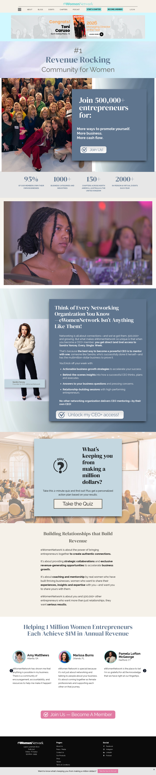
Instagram (109, 749)
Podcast (109, 755)
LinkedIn (109, 752)
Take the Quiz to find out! (107, 771)
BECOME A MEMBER (115, 9)
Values (58, 762)
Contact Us (60, 752)
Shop (58, 758)
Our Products (60, 755)
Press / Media (61, 749)
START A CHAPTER (94, 9)
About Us (59, 746)
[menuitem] (30, 10)
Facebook (109, 746)
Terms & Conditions (63, 765)
